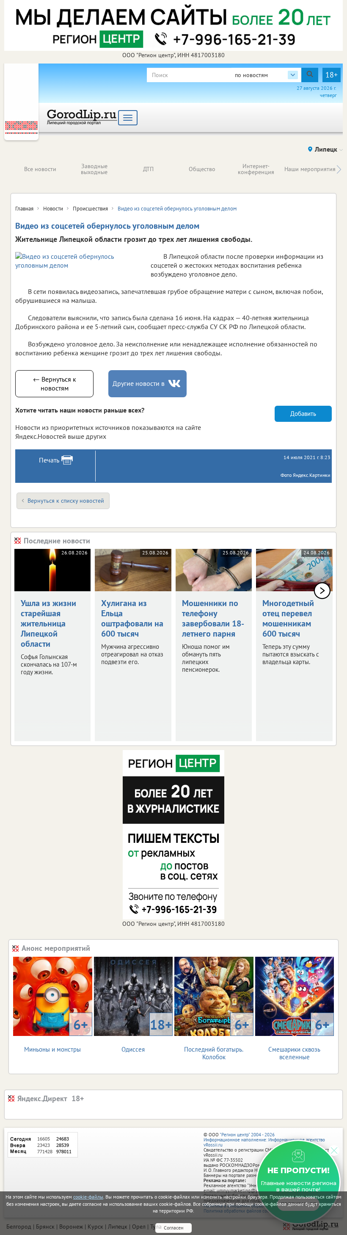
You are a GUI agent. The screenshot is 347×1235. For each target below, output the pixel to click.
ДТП (148, 169)
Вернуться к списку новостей (66, 500)
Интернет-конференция (256, 169)
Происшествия (90, 208)
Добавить (303, 414)
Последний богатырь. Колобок (216, 1038)
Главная (24, 208)
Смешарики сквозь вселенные (299, 1038)
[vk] (175, 383)
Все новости (40, 169)
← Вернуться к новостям (54, 383)
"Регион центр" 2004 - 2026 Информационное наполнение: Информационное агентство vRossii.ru (264, 1140)
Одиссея (146, 1034)
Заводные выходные (94, 169)
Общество (202, 169)
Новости (53, 208)
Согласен (173, 1227)
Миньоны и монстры (56, 1034)
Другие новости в (139, 383)
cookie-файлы (88, 1196)
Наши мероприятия (310, 169)
